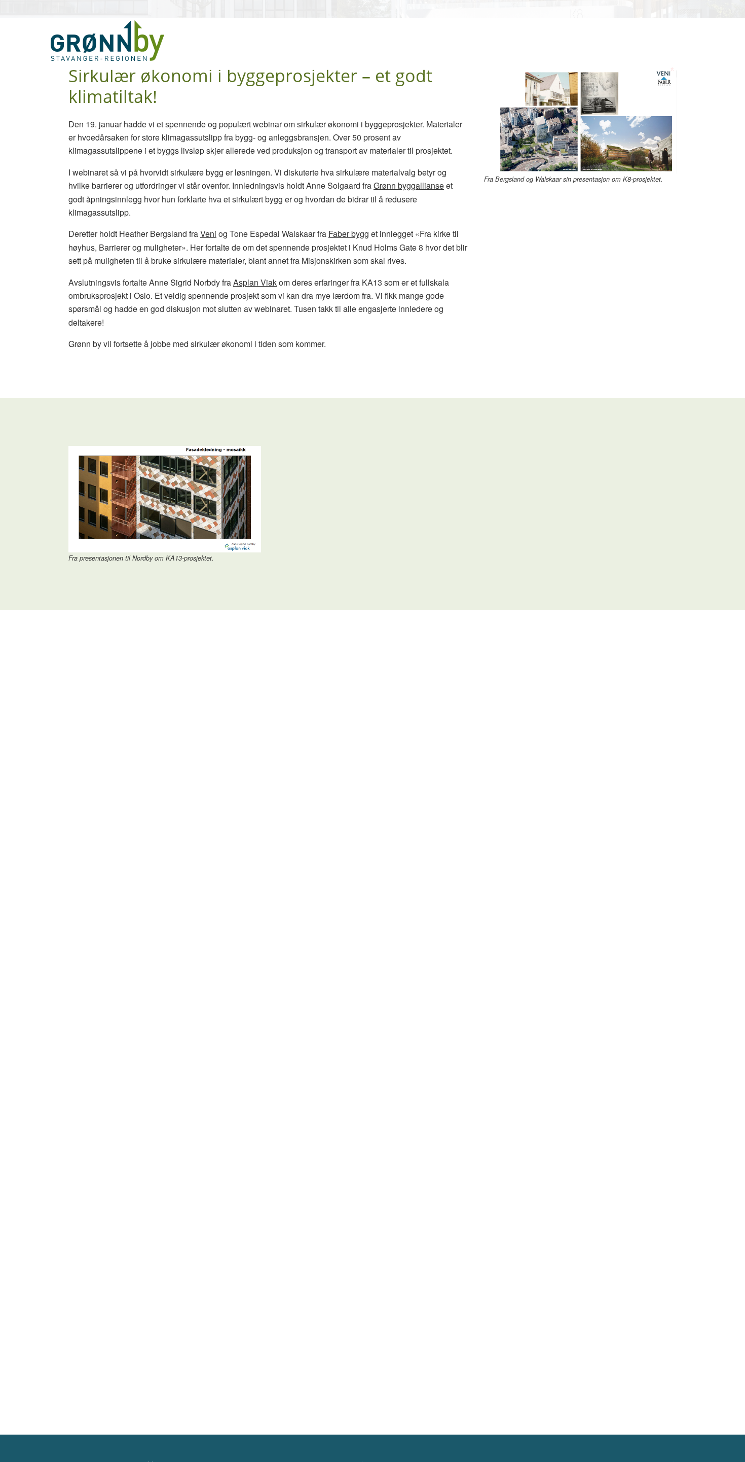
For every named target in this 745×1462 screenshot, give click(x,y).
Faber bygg (348, 233)
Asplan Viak (255, 282)
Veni (208, 233)
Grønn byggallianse (409, 185)
